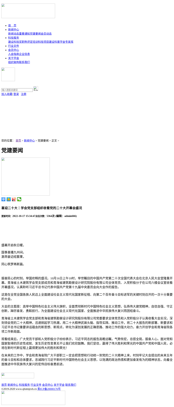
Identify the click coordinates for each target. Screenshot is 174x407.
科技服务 (13, 37)
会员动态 (46, 33)
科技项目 (43, 41)
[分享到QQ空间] (9, 199)
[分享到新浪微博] (14, 199)
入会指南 (13, 54)
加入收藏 (6, 94)
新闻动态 (13, 33)
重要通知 (24, 33)
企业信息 (24, 54)
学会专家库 (66, 41)
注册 (23, 94)
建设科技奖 (15, 41)
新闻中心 (13, 29)
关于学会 (13, 58)
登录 (16, 94)
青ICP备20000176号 (49, 388)
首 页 (12, 25)
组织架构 (13, 62)
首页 (18, 140)
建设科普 (54, 41)
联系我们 (24, 62)
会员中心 (13, 50)
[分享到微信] (19, 199)
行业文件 (13, 45)
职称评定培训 (30, 41)
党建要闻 (35, 33)
